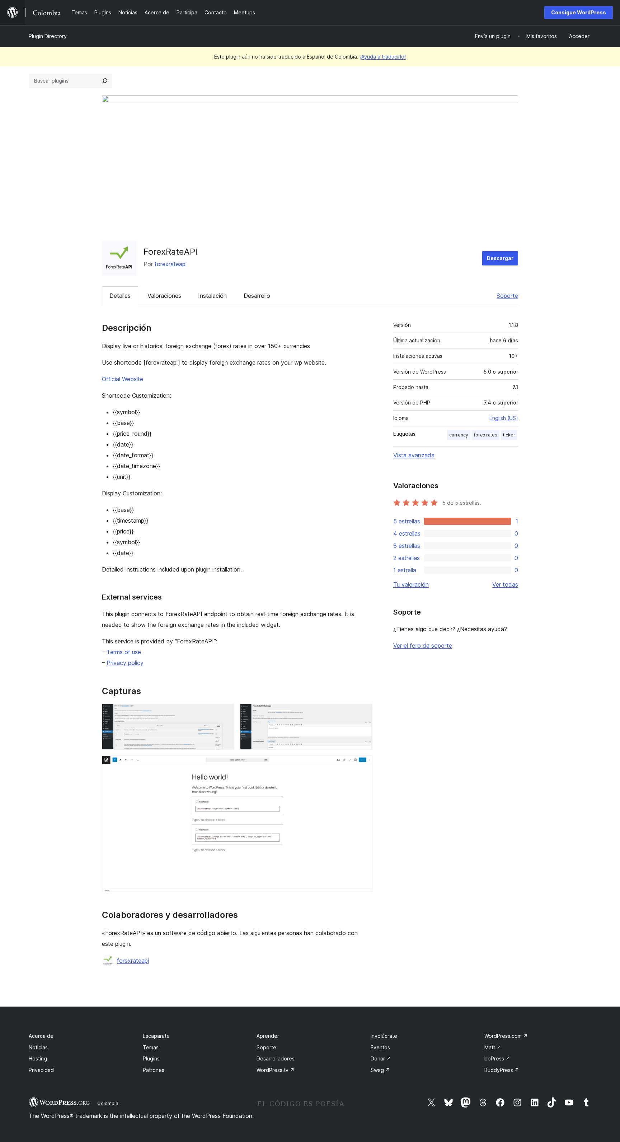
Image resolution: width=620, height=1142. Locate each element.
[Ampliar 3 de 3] (362, 765)
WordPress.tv (276, 1070)
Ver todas (505, 584)
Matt (492, 1047)
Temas (151, 1047)
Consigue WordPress (578, 12)
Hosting (38, 1058)
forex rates (485, 435)
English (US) (503, 418)
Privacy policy (125, 662)
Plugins (151, 1058)
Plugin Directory (48, 36)
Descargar (500, 258)
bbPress (497, 1058)
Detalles (120, 295)
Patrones (153, 1070)
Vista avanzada (414, 455)
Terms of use (124, 652)
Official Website (122, 379)
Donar (381, 1058)
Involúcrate (384, 1036)
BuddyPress (501, 1070)
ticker (509, 435)
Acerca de (41, 1036)
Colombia (107, 1103)
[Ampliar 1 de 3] (224, 713)
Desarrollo (257, 295)
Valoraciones (164, 295)
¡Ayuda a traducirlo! (383, 57)
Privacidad (41, 1070)
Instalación (212, 295)
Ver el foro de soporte (422, 645)
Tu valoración (411, 584)
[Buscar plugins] (105, 81)
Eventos (380, 1047)
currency (458, 435)
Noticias (38, 1047)
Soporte (507, 295)
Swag (380, 1070)
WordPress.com (506, 1036)
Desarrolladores (276, 1058)
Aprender (268, 1036)
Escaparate (156, 1036)
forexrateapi (171, 264)
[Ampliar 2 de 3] (362, 713)
